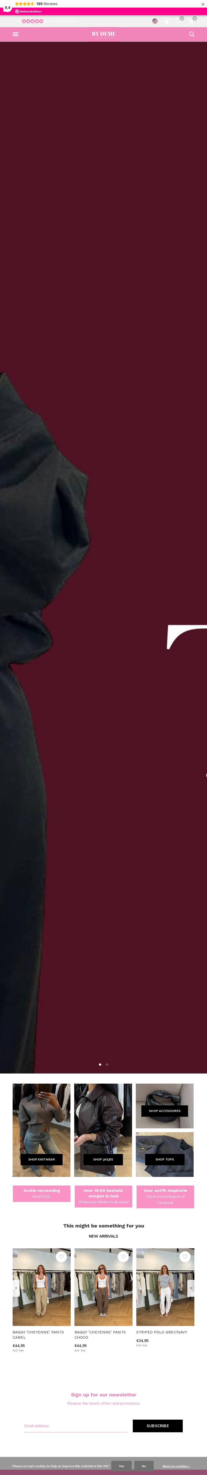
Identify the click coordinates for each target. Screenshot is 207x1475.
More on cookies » (176, 1466)
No (144, 1466)
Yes (121, 1466)
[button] (16, 34)
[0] (190, 21)
